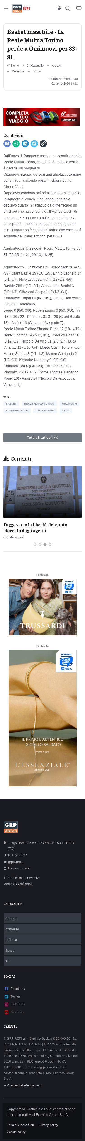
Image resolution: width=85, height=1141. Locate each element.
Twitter (15, 996)
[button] (70, 8)
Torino (37, 71)
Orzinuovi (69, 403)
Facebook (18, 988)
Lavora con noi (18, 868)
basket (11, 403)
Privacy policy (48, 1125)
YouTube (17, 1012)
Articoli (56, 65)
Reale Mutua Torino (39, 403)
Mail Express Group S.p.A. (49, 1114)
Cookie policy (16, 1132)
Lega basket (45, 410)
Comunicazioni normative (23, 1085)
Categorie (37, 65)
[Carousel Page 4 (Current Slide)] (50, 544)
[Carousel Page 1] (35, 544)
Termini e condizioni (21, 1125)
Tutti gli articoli (40, 437)
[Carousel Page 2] (40, 544)
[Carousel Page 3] (45, 544)
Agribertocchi (17, 410)
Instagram (18, 1004)
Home (15, 65)
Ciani (66, 410)
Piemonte (18, 71)
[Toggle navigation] (6, 8)
